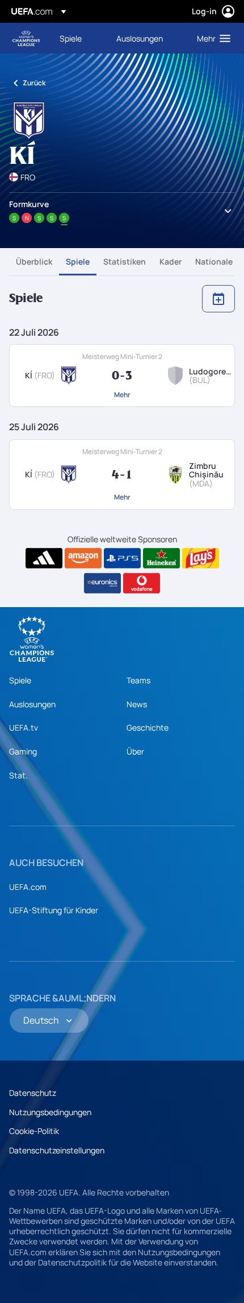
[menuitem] (78, 38)
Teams (138, 680)
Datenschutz (32, 1092)
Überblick (34, 261)
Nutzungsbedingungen (50, 1112)
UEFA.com (28, 886)
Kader (170, 261)
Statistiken (124, 261)
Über (135, 751)
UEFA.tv (23, 727)
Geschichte (148, 727)
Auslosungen (32, 704)
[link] (70, 38)
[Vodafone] (141, 583)
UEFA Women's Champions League (26, 38)
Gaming (23, 751)
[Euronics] (102, 583)
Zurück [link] (34, 83)
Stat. (18, 775)
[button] (211, 38)
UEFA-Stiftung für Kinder (53, 910)
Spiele (78, 261)
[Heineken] (161, 558)
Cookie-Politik (34, 1130)
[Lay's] (200, 558)
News (137, 704)
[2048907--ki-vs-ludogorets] (122, 375)
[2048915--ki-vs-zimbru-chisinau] (122, 474)
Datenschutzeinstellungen (56, 1150)
